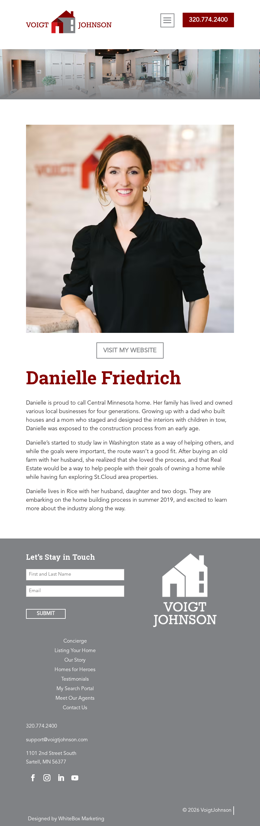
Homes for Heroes (75, 670)
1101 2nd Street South (51, 753)
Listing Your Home (75, 651)
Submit (46, 613)
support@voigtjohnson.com (57, 740)
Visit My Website (130, 350)
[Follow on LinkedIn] (61, 778)
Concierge (75, 641)
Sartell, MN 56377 (46, 762)
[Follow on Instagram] (47, 778)
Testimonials (75, 679)
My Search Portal (75, 689)
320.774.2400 (208, 20)
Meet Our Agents (74, 698)
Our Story (75, 660)
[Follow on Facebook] (33, 778)
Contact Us (75, 708)
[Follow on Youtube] (75, 778)
